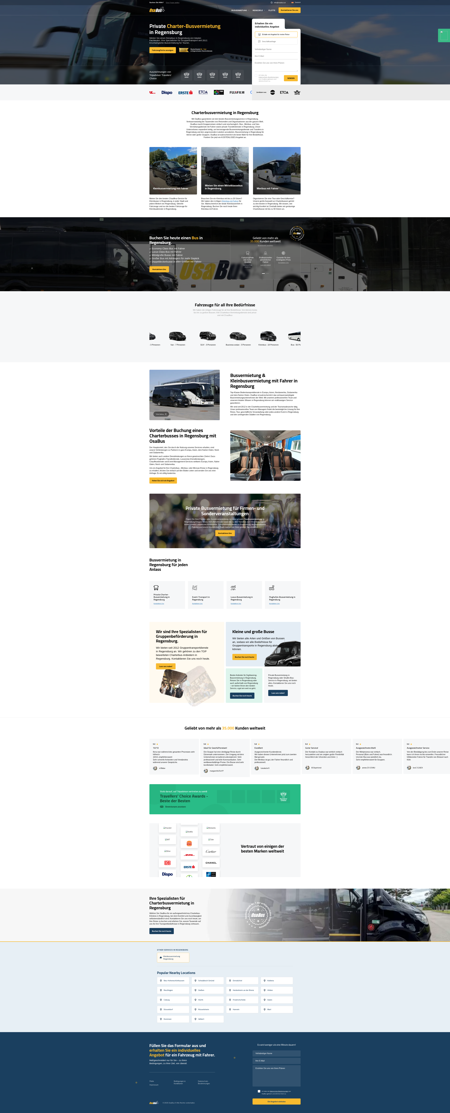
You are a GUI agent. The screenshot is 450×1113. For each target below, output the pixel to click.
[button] (263, 273)
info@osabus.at (280, 3)
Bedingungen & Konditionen (180, 1082)
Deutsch (298, 2)
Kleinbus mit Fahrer (230, 201)
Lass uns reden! (265, 265)
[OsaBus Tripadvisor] (444, 35)
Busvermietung (239, 10)
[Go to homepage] (157, 9)
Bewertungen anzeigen (265, 245)
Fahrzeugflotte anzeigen (247, 266)
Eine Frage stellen (172, 3)
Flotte (271, 10)
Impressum (154, 1085)
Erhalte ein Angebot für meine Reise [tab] (275, 34)
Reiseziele (258, 10)
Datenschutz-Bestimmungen (269, 77)
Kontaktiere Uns (283, 263)
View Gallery (160, 414)
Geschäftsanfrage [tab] (269, 41)
